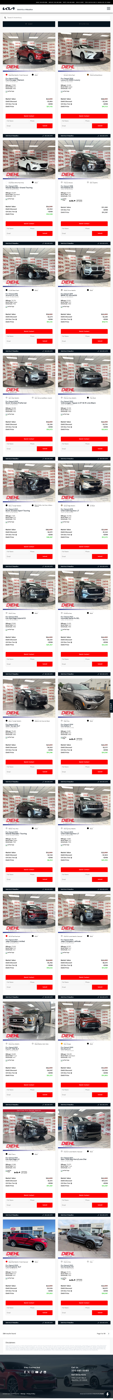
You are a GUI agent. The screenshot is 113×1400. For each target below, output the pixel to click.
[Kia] (8, 8)
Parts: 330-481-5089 (68, 2)
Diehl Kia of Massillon (12, 136)
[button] (54, 51)
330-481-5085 (80, 1371)
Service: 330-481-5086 (55, 2)
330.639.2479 (49, 136)
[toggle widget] (107, 1394)
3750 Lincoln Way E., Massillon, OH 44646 (97, 2)
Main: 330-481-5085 (41, 2)
